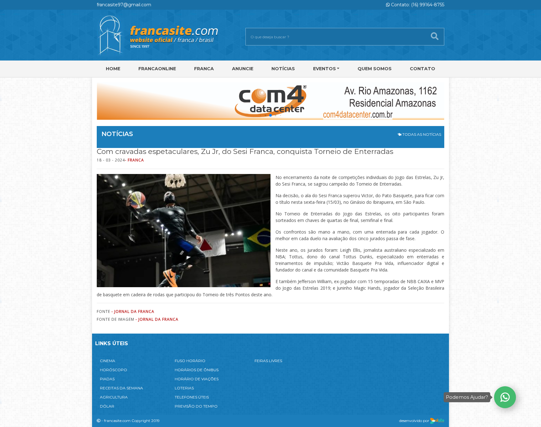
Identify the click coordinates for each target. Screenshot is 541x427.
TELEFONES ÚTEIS (192, 397)
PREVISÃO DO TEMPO (196, 406)
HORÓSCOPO (113, 369)
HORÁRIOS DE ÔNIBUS (197, 369)
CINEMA (107, 360)
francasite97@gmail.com (124, 5)
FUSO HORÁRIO (190, 360)
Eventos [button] (324, 68)
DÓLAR (107, 406)
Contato (422, 68)
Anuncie (242, 68)
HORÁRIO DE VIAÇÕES (197, 379)
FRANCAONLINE (157, 68)
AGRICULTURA (114, 397)
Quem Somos (375, 68)
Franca (204, 68)
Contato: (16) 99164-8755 (417, 5)
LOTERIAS (184, 388)
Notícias (283, 68)
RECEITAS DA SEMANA (121, 388)
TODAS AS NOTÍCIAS (421, 134)
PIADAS (107, 379)
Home (113, 68)
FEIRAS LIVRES (268, 360)
